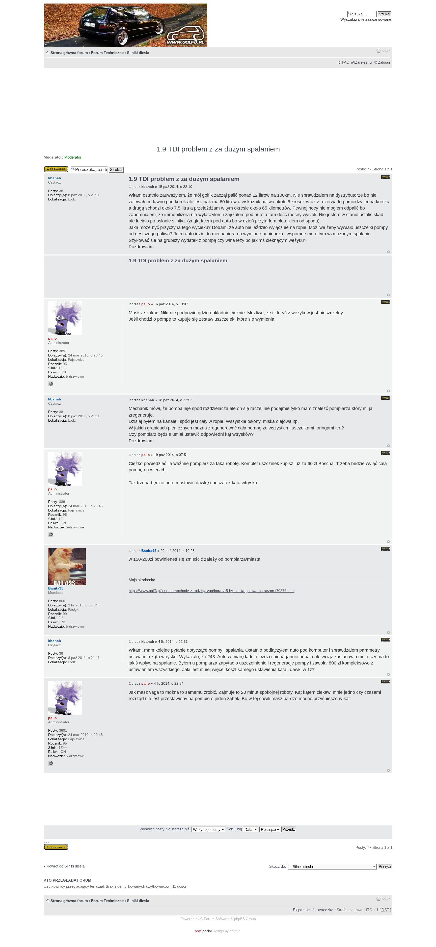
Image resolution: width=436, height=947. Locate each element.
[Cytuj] (385, 177)
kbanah (147, 187)
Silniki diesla (138, 52)
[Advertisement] (195, 104)
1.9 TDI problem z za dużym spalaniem (218, 149)
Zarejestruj (363, 62)
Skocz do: (277, 866)
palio (145, 304)
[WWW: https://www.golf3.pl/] (50, 383)
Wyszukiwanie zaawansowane (365, 19)
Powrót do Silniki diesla (66, 866)
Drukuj (378, 50)
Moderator (72, 157)
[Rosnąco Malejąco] (277, 829)
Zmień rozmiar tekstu (386, 50)
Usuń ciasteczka (319, 910)
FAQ (345, 62)
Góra (388, 251)
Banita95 (148, 551)
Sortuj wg (235, 829)
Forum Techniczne (107, 52)
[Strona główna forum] (218, 25)
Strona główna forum (69, 52)
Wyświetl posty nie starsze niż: (166, 829)
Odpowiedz (53, 168)
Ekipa (297, 910)
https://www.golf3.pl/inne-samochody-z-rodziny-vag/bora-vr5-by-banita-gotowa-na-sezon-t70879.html (211, 590)
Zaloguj (384, 62)
